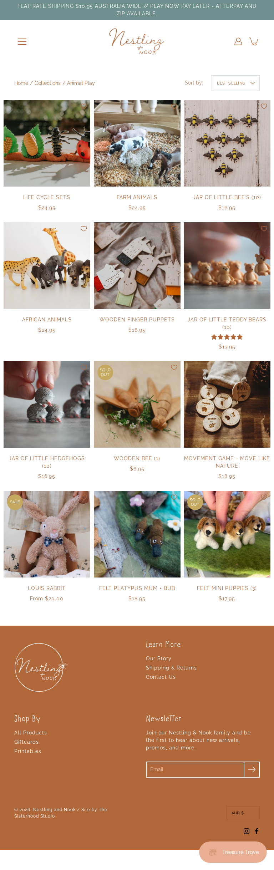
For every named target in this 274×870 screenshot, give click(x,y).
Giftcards (26, 742)
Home (21, 83)
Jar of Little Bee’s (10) (227, 197)
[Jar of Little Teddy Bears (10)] (227, 265)
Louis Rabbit (47, 588)
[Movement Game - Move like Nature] (227, 404)
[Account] (238, 41)
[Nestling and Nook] (137, 41)
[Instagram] (246, 831)
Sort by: (194, 83)
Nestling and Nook (54, 809)
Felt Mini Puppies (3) (227, 588)
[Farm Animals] (137, 143)
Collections (48, 83)
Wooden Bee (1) (137, 458)
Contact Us (161, 677)
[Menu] (22, 41)
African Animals (47, 319)
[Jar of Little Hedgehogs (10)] (47, 404)
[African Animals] (47, 265)
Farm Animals (137, 197)
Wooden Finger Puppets (136, 319)
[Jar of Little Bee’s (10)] (227, 143)
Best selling (231, 83)
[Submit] (252, 770)
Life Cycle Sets (46, 197)
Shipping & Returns (171, 668)
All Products (30, 733)
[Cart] (254, 41)
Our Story (159, 658)
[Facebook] (256, 831)
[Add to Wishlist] (83, 106)
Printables (27, 751)
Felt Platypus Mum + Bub (137, 588)
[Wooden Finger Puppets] (137, 265)
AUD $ (238, 812)
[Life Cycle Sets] (47, 143)
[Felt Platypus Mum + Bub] (137, 534)
